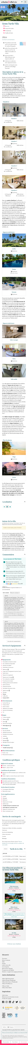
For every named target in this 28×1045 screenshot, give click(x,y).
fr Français (11, 1027)
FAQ (3, 962)
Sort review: (6, 593)
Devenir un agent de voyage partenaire (12, 972)
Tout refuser (15, 1042)
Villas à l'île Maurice (7, 983)
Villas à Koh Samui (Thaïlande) (9, 982)
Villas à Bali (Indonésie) (8, 978)
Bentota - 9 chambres (14, 934)
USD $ (5, 848)
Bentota (7, 26)
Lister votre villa (6, 965)
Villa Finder (5, 995)
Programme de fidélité (8, 970)
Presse (4, 963)
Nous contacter (6, 960)
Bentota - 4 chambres (14, 888)
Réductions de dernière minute (10, 997)
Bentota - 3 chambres (14, 908)
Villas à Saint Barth (7, 987)
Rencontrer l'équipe (7, 968)
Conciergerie (5, 967)
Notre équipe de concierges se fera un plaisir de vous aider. (13, 843)
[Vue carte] (7, 506)
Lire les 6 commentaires (8, 39)
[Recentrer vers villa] (10, 506)
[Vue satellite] (4, 506)
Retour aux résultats (14, 944)
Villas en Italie (5, 986)
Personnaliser (6, 1042)
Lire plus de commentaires (14, 641)
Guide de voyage (6, 998)
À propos (4, 958)
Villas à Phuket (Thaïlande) (8, 980)
